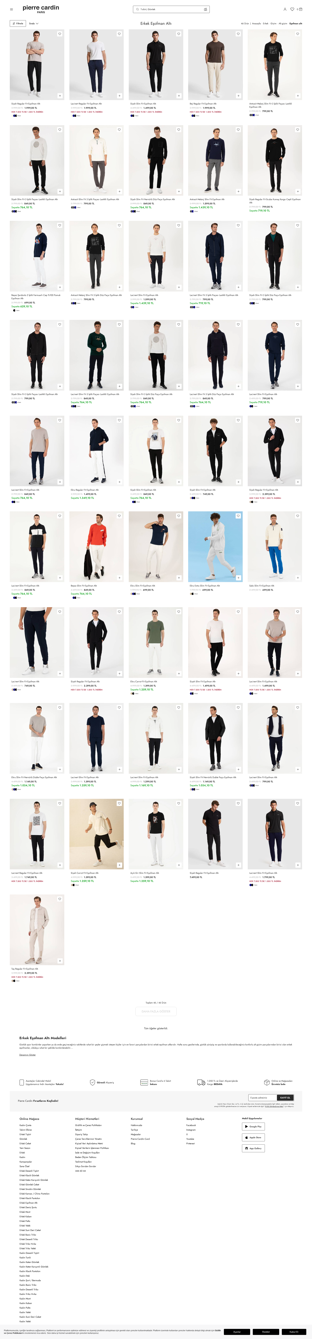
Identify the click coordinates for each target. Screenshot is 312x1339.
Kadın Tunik (25, 1257)
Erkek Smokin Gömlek (30, 1189)
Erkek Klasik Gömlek (29, 1175)
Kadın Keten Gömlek (29, 1262)
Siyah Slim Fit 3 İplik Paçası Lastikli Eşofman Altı (34, 199)
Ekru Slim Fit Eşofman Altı (142, 585)
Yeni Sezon (25, 1148)
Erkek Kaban (25, 1216)
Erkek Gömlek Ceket (29, 1184)
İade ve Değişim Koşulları (87, 1152)
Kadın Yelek (25, 1312)
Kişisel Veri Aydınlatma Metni (89, 1143)
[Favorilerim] (292, 9)
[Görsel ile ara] (205, 9)
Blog (133, 1143)
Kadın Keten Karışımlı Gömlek (34, 1266)
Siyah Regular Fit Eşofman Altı (25, 103)
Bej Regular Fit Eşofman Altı (203, 103)
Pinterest (190, 1143)
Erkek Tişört (25, 1134)
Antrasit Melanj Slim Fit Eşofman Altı (207, 199)
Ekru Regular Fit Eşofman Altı (85, 489)
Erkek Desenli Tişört (29, 1170)
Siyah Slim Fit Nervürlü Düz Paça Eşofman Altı (152, 199)
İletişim (78, 1129)
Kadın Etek (25, 1275)
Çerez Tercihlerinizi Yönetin (88, 1139)
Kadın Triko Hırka (28, 1294)
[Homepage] (41, 9)
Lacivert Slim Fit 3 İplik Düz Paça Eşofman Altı (212, 394)
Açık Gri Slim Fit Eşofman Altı (144, 873)
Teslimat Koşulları (83, 1161)
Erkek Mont (25, 1212)
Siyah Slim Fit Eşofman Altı (143, 103)
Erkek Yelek (25, 1225)
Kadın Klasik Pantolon (30, 1271)
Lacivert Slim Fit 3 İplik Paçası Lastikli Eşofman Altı (214, 295)
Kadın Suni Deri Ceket (30, 1316)
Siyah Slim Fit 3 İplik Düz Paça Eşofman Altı (270, 295)
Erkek (22, 1152)
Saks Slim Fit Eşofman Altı (261, 585)
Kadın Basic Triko (28, 1285)
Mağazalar (136, 1134)
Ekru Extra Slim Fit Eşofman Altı (205, 585)
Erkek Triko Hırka (28, 1243)
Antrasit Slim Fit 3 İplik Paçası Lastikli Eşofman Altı (95, 199)
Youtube (190, 1139)
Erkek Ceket (25, 1143)
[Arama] (137, 9)
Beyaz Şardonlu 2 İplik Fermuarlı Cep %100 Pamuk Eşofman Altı (35, 296)
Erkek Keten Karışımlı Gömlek (34, 1180)
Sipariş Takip (81, 1134)
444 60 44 (80, 1170)
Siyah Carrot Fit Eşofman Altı (85, 873)
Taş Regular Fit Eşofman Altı (24, 968)
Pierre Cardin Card (140, 1139)
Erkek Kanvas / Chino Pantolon (34, 1193)
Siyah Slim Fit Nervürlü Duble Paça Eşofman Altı (213, 777)
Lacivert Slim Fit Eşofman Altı (144, 295)
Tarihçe (134, 1129)
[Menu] (11, 9)
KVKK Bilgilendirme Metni (274, 1106)
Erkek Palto (25, 1221)
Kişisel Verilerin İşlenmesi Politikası (92, 1148)
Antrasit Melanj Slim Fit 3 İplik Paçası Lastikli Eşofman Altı (270, 105)
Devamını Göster (27, 1054)
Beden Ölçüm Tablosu (85, 1157)
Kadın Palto (25, 1307)
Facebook (191, 1125)
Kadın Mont (25, 1298)
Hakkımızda (136, 1125)
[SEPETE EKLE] (60, 95)
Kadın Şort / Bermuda (30, 1280)
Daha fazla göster (156, 1011)
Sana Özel (24, 1166)
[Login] (285, 9)
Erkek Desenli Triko (29, 1239)
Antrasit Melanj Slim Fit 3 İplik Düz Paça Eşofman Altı (96, 295)
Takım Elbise (26, 1129)
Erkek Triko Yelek (28, 1248)
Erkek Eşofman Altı (29, 1202)
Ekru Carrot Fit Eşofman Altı (143, 681)
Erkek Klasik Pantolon (30, 1198)
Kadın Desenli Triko (29, 1289)
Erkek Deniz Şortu (28, 1207)
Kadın (22, 1157)
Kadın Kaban (26, 1303)
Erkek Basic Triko (28, 1234)
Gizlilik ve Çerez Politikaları (88, 1125)
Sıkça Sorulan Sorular (85, 1166)
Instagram (191, 1129)
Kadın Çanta (25, 1125)
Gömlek (23, 1139)
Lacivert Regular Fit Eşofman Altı (86, 103)
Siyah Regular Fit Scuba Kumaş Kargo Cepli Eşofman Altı (275, 201)
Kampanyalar (26, 1161)
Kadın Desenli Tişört (29, 1253)
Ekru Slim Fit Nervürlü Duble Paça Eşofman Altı (34, 777)
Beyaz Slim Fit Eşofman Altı (84, 585)
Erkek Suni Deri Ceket (30, 1230)
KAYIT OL (285, 1097)
